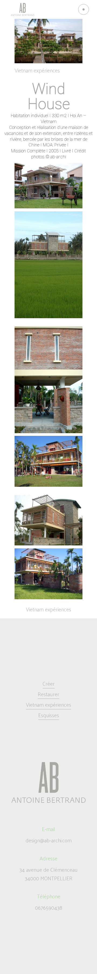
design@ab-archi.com (49, 840)
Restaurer (48, 694)
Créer (49, 683)
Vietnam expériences (37, 70)
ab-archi (58, 156)
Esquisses (48, 715)
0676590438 (48, 907)
